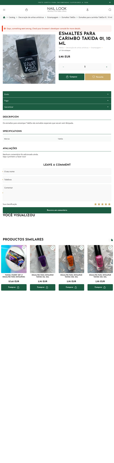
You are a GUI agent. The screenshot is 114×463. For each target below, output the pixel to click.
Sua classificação (10, 204)
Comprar (73, 77)
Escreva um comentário (57, 210)
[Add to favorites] (24, 248)
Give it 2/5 (99, 204)
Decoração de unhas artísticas (77, 48)
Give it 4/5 (105, 204)
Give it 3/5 (102, 204)
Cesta (26, 9)
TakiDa (61, 48)
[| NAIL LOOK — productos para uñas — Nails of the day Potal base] (57, 9)
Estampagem (96, 48)
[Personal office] (87, 9)
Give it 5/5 (109, 204)
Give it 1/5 (95, 204)
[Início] (4, 17)
